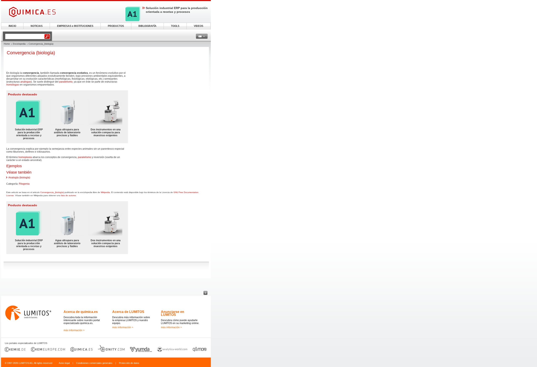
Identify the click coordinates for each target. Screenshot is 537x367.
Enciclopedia (19, 44)
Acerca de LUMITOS (128, 312)
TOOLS (175, 26)
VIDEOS (198, 26)
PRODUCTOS (116, 26)
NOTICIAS (37, 26)
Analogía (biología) (19, 177)
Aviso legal (64, 363)
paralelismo (66, 81)
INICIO (12, 26)
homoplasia (25, 157)
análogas (25, 81)
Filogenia (24, 183)
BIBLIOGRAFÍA (147, 26)
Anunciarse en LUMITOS (172, 313)
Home (7, 44)
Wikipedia (105, 192)
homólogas (12, 84)
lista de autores (68, 195)
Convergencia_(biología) (52, 192)
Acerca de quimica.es (81, 312)
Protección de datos (129, 363)
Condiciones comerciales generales (94, 363)
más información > (74, 330)
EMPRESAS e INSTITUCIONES (75, 26)
